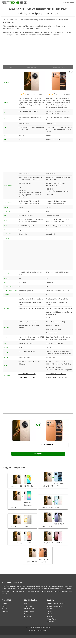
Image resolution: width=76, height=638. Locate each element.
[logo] (14, 2)
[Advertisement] (38, 51)
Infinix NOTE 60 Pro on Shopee (56, 377)
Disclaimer (50, 621)
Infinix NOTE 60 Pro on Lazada (56, 374)
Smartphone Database (54, 606)
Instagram (5, 611)
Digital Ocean (42, 630)
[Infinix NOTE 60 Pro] (59, 92)
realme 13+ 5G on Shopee (27, 377)
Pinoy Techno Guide (14, 582)
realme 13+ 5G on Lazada (27, 374)
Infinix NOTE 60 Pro (59, 67)
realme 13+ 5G (31, 67)
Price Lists (27, 616)
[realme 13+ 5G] (32, 92)
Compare (38, 454)
